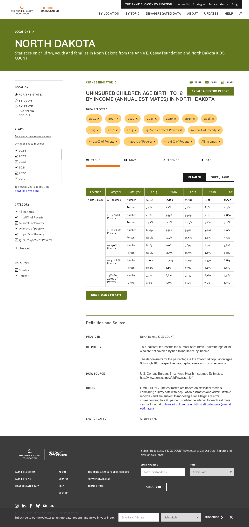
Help (229, 13)
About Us (184, 4)
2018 (207, 118)
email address (149, 464)
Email (213, 82)
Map (132, 160)
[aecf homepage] (22, 9)
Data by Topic (23, 478)
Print (198, 82)
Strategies (199, 4)
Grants (224, 4)
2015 (130, 130)
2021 (150, 118)
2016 (111, 130)
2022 (131, 118)
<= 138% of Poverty (176, 141)
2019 (188, 118)
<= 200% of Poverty (139, 141)
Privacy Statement (99, 478)
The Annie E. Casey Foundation (148, 4)
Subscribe (154, 487)
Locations (22, 32)
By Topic (132, 13)
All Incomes (209, 141)
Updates (211, 13)
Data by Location (25, 471)
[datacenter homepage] (50, 9)
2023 (111, 118)
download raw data (27, 191)
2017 (92, 130)
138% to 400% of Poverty (162, 130)
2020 (169, 118)
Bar (209, 160)
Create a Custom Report (210, 91)
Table (95, 160)
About (192, 13)
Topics (213, 4)
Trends (173, 160)
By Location (108, 13)
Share (230, 82)
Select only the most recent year (33, 136)
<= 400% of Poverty (203, 130)
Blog (235, 4)
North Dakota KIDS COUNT (157, 337)
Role (193, 464)
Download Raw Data (106, 295)
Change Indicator (99, 82)
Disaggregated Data (163, 13)
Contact (64, 492)
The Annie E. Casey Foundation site (108, 471)
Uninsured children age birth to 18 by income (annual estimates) (185, 406)
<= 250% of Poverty (101, 141)
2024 (92, 118)
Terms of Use (96, 485)
